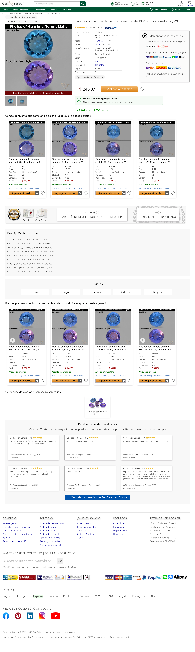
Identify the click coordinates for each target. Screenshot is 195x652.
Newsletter (118, 534)
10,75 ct (99, 40)
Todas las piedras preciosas (16, 527)
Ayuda (53, 9)
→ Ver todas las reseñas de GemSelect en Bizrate (97, 497)
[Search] (83, 3)
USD (188, 10)
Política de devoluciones (52, 523)
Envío (35, 292)
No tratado (100, 65)
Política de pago (48, 527)
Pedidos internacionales (51, 545)
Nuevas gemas (10, 523)
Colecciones (119, 523)
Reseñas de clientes (86, 527)
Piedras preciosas (22, 9)
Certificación (127, 292)
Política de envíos (48, 530)
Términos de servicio (50, 537)
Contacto (81, 530)
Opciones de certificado (88, 77)
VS (96, 61)
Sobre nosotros (83, 523)
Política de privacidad (50, 534)
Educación (66, 10)
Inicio (6, 10)
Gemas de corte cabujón (15, 541)
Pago (66, 292)
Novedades (40, 10)
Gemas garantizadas (50, 541)
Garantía (97, 292)
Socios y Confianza (85, 534)
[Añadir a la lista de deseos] (142, 89)
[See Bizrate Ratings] (111, 27)
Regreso (158, 292)
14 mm (98, 44)
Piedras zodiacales (12, 530)
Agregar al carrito (119, 89)
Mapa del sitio (120, 530)
